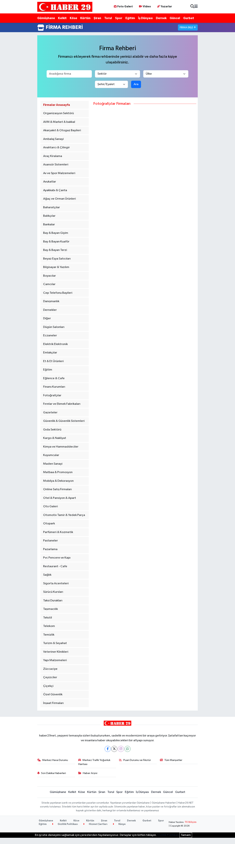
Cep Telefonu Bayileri (57, 292)
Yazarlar (166, 6)
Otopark (49, 523)
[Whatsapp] (127, 749)
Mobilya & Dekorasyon (58, 480)
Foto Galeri (125, 6)
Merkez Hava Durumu (55, 760)
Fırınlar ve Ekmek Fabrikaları (61, 403)
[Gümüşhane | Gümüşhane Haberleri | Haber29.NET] (64, 7)
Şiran (97, 18)
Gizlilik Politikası (67, 824)
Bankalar (49, 224)
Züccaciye (50, 668)
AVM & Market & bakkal (59, 122)
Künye (122, 824)
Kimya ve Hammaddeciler (60, 446)
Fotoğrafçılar (52, 395)
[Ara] (192, 7)
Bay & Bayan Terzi (55, 250)
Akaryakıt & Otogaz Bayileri (62, 130)
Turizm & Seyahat (55, 643)
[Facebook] (108, 749)
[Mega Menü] (196, 6)
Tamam (186, 835)
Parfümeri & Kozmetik (58, 532)
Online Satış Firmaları (57, 489)
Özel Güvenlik (52, 694)
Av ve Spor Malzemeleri (59, 173)
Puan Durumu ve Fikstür (137, 760)
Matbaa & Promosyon (58, 472)
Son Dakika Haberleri (53, 773)
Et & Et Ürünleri (53, 361)
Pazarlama (50, 549)
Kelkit (62, 18)
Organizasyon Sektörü (58, 113)
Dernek (161, 18)
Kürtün (85, 18)
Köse (73, 18)
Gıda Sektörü (52, 429)
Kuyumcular (51, 455)
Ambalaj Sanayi (53, 139)
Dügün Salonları (53, 327)
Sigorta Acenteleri (56, 583)
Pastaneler (50, 540)
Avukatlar (49, 181)
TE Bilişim (190, 822)
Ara (136, 84)
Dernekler (50, 310)
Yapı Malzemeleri (55, 660)
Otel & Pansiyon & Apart (59, 498)
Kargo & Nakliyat (54, 438)
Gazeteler (50, 412)
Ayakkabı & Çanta (55, 190)
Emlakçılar (50, 352)
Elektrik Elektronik (55, 344)
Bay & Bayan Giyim (55, 233)
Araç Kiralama (52, 156)
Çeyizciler (50, 677)
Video (147, 6)
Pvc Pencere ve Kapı (56, 557)
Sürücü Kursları (53, 591)
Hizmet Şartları (97, 824)
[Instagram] (121, 749)
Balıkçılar (49, 215)
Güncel (175, 18)
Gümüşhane (46, 18)
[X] (114, 749)
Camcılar (49, 284)
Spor (118, 18)
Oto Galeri (50, 506)
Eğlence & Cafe (54, 378)
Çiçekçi (48, 686)
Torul (108, 18)
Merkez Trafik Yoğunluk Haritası (94, 762)
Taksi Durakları (52, 600)
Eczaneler (50, 335)
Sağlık (47, 574)
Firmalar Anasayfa (56, 104)
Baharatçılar (51, 207)
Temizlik (48, 634)
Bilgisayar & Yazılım (56, 267)
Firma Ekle (187, 27)
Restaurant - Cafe (55, 566)
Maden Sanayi (52, 463)
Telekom (49, 626)
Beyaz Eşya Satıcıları (57, 258)
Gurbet (188, 18)
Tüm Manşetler (173, 760)
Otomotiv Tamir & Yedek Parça (64, 515)
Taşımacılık (50, 609)
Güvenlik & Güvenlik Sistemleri (64, 421)
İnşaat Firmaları (53, 703)
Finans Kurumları (54, 386)
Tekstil (47, 617)
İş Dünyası (145, 18)
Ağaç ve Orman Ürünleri (59, 198)
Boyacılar (49, 275)
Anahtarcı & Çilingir (56, 147)
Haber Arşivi (90, 773)
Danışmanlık (51, 301)
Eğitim (130, 18)
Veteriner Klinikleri (55, 651)
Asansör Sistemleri (55, 164)
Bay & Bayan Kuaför (56, 241)
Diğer (47, 318)
